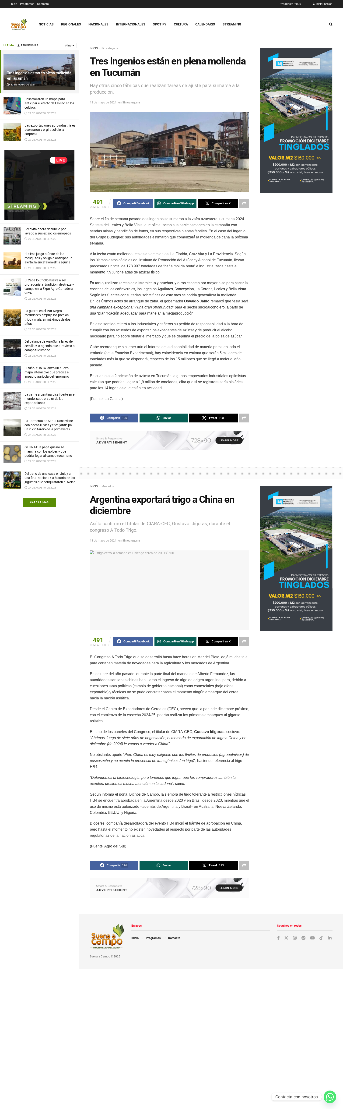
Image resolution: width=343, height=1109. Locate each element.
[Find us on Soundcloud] (303, 938)
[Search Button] (330, 24)
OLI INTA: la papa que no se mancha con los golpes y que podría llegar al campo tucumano (48, 451)
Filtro (68, 45)
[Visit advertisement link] (39, 185)
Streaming (232, 24)
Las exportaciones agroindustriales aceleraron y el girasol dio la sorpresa (49, 130)
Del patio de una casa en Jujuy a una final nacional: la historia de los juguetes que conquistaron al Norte (49, 478)
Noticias (46, 24)
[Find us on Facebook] (278, 938)
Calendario (205, 24)
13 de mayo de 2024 (103, 102)
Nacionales (98, 24)
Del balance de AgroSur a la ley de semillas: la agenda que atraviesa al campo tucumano (49, 346)
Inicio (13, 4)
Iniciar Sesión (323, 4)
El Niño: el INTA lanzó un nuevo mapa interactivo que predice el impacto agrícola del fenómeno (46, 372)
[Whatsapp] (330, 1097)
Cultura (181, 24)
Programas (27, 4)
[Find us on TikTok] (321, 938)
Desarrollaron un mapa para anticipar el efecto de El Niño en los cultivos (49, 103)
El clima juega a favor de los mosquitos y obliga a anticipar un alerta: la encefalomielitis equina (48, 258)
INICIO (94, 48)
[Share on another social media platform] (244, 203)
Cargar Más (39, 502)
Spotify (159, 24)
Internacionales (130, 24)
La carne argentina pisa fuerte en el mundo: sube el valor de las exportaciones (49, 399)
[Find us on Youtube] (312, 938)
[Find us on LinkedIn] (330, 938)
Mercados (108, 486)
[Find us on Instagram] (295, 938)
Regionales (71, 24)
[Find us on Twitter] (286, 938)
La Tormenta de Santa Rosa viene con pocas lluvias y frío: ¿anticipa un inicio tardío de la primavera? (48, 425)
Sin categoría (110, 48)
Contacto (43, 4)
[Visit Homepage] (18, 24)
